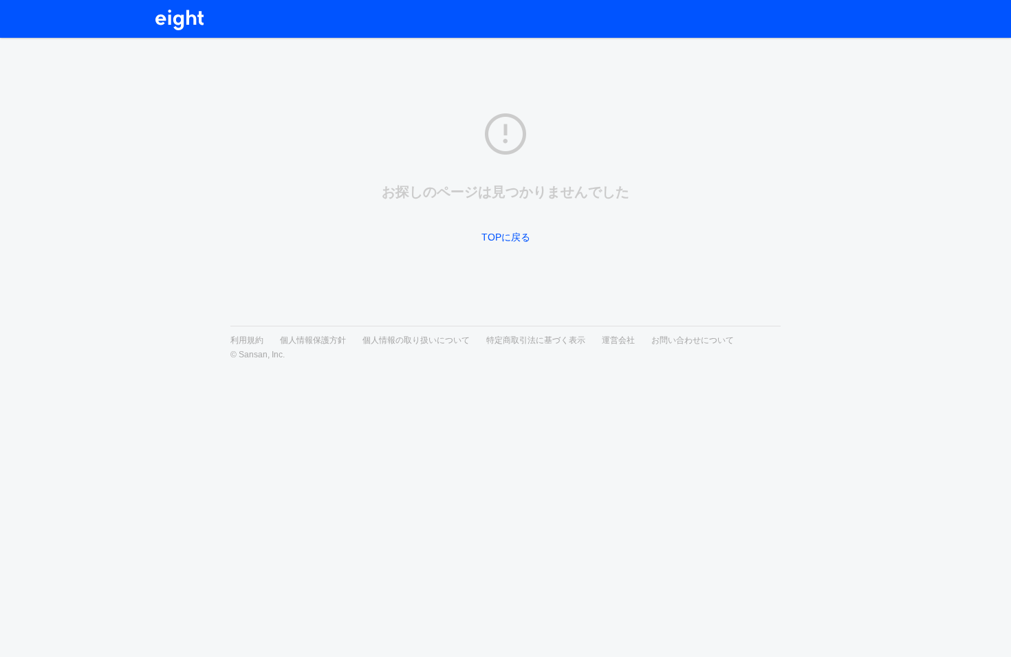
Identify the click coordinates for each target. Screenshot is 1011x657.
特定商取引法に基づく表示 (535, 340)
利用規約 (246, 340)
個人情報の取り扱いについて (416, 340)
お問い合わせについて (692, 340)
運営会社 (618, 340)
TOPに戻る (505, 237)
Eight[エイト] (180, 19)
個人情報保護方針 (313, 340)
